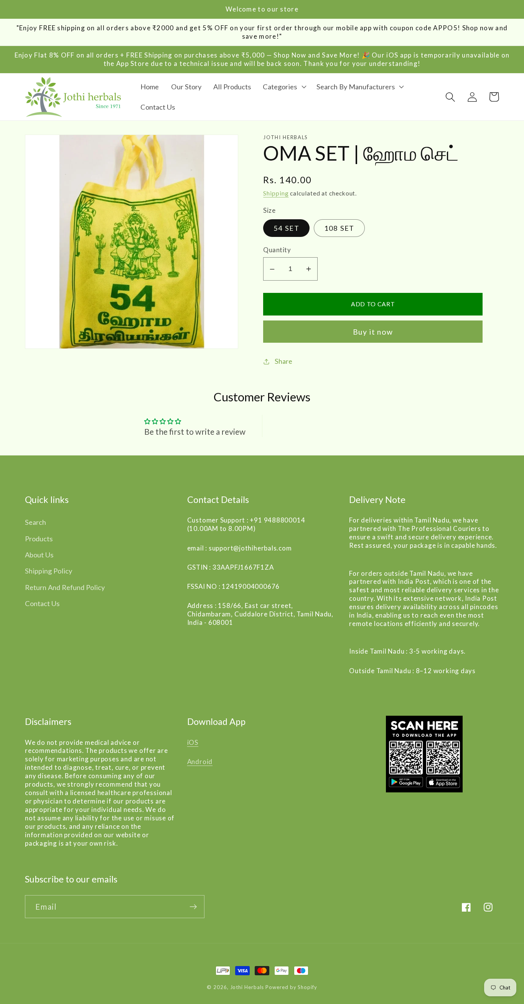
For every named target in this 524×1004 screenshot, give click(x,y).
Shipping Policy (48, 571)
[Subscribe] (193, 907)
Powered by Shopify (291, 987)
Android (200, 762)
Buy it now (373, 332)
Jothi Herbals (248, 987)
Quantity (277, 250)
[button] (283, 86)
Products (39, 538)
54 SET (286, 228)
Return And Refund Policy (65, 587)
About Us (39, 554)
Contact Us (42, 603)
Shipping (275, 193)
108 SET (339, 228)
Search (35, 522)
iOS (192, 742)
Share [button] (283, 361)
